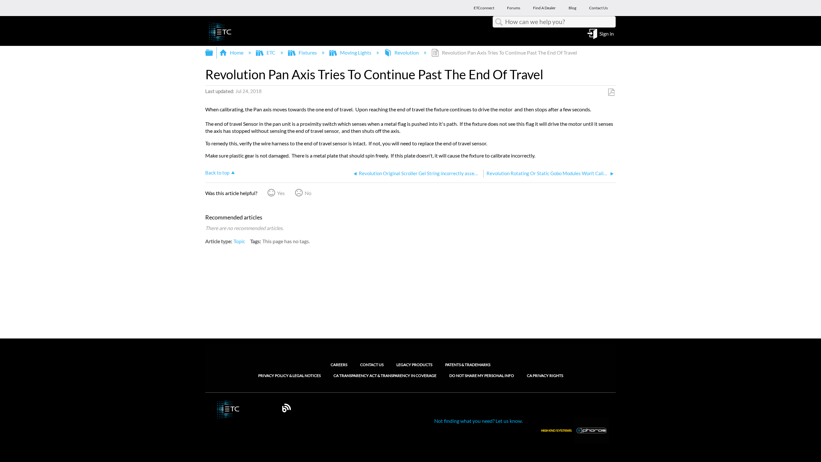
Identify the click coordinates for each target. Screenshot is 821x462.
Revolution (407, 52)
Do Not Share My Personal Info (481, 375)
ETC (271, 52)
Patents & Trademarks (467, 364)
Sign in (606, 33)
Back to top (217, 172)
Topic (239, 241)
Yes (281, 193)
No (308, 193)
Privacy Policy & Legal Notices (289, 375)
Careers (339, 364)
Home (236, 52)
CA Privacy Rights (545, 375)
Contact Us (372, 364)
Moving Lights (355, 52)
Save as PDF (611, 92)
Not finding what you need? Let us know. (478, 421)
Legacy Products (414, 364)
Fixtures (308, 52)
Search (499, 22)
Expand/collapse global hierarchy (213, 52)
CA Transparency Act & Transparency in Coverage (385, 375)
